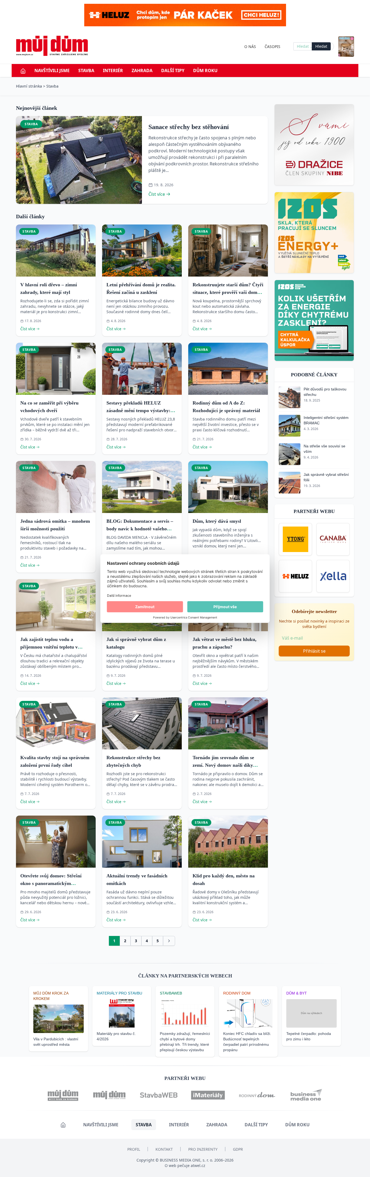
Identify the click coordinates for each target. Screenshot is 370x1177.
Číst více (156, 194)
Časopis (272, 46)
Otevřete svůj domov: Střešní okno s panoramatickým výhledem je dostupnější (51, 883)
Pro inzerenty (203, 1149)
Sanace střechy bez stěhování (188, 126)
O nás (250, 46)
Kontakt (164, 1149)
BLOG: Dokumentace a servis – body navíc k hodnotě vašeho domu (139, 528)
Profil (133, 1149)
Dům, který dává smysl (217, 521)
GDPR (238, 1149)
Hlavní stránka (29, 86)
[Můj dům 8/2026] (346, 46)
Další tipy (172, 70)
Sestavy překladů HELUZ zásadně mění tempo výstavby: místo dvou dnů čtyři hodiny (138, 410)
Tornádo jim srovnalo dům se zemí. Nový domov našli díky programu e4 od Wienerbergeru (226, 765)
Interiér (113, 70)
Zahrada (142, 70)
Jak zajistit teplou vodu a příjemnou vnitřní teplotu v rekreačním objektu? (49, 647)
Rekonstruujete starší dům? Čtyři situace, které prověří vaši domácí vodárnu (228, 292)
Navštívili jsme (52, 70)
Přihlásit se (314, 651)
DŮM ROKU (205, 70)
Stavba (86, 70)
